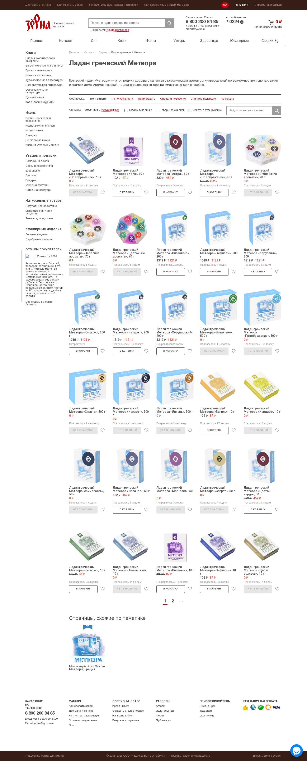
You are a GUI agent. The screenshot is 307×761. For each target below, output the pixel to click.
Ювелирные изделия (43, 229)
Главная (36, 41)
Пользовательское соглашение (189, 756)
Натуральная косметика (41, 206)
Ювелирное (239, 41)
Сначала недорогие (173, 99)
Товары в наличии (140, 110)
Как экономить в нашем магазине (166, 5)
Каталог (65, 41)
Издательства (165, 711)
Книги (122, 41)
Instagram (206, 711)
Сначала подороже (203, 99)
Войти (243, 5)
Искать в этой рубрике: (207, 110)
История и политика (38, 75)
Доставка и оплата (38, 5)
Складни (31, 135)
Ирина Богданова (118, 30)
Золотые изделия (36, 234)
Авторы (160, 706)
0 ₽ (225, 5)
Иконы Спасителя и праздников (38, 119)
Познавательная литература (43, 85)
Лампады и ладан (37, 161)
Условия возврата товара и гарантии (113, 5)
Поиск (169, 23)
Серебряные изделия (38, 239)
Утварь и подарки (40, 155)
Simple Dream (272, 756)
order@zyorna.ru (196, 29)
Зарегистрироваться (268, 5)
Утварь (179, 41)
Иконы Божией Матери (40, 126)
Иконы (150, 41)
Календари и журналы (40, 102)
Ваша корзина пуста (268, 27)
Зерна (37, 22)
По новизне (98, 99)
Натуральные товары (43, 200)
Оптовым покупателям (83, 720)
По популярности (122, 99)
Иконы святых (34, 130)
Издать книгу (120, 706)
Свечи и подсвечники (39, 166)
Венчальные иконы (37, 140)
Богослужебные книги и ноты (44, 66)
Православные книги (38, 70)
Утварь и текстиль (37, 185)
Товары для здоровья (39, 218)
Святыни (31, 175)
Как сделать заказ (69, 5)
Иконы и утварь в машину (42, 145)
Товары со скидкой (172, 110)
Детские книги (34, 97)
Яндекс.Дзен (208, 706)
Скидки (267, 41)
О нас (72, 725)
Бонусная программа (125, 720)
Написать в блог (122, 716)
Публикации (163, 720)
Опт (94, 41)
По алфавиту (146, 99)
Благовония (33, 171)
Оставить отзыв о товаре (127, 711)
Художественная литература (44, 80)
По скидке (227, 99)
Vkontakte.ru (207, 716)
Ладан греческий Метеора (128, 52)
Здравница (209, 41)
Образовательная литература (36, 91)
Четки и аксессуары (38, 190)
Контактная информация (84, 716)
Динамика (57, 756)
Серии (103, 52)
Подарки (31, 180)
